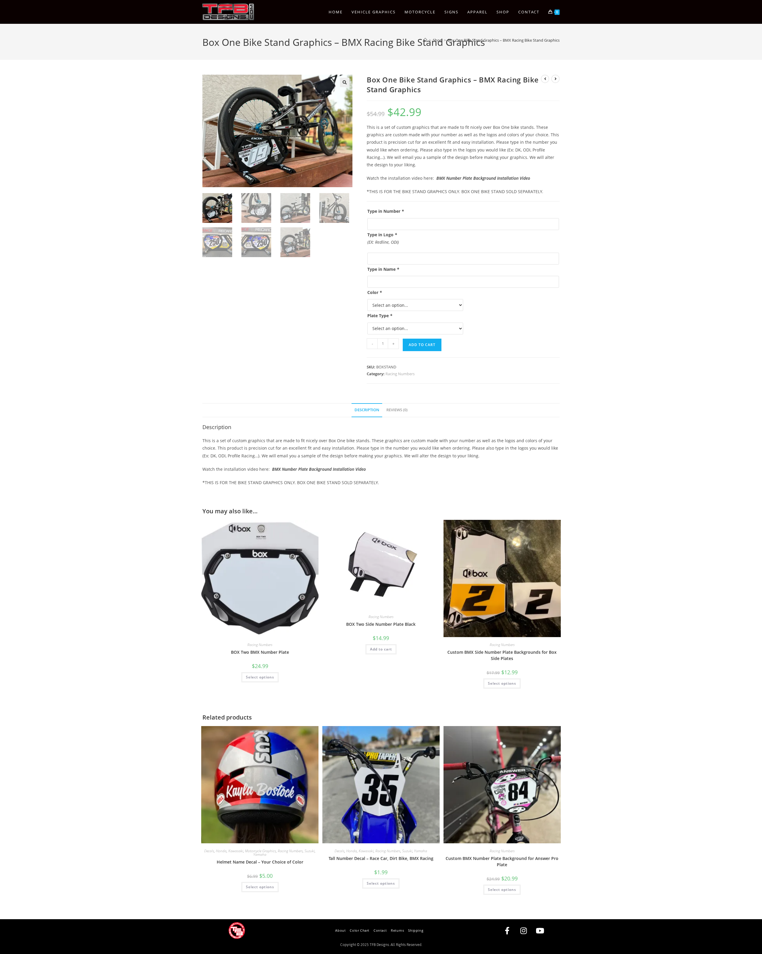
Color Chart (359, 930)
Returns (397, 930)
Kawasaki (235, 850)
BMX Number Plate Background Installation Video (483, 178)
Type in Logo (382, 234)
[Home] (425, 40)
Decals (209, 850)
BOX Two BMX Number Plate (260, 652)
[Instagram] (523, 930)
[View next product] (555, 79)
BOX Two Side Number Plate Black (381, 624)
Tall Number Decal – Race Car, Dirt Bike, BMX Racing (381, 858)
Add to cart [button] (381, 649)
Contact (380, 930)
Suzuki (310, 850)
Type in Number (385, 211)
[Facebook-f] (507, 930)
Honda (221, 850)
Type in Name (383, 269)
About (340, 930)
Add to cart (422, 344)
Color (374, 292)
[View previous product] (545, 79)
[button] (344, 82)
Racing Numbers (400, 373)
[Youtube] (540, 930)
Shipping (415, 930)
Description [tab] (367, 409)
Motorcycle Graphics (260, 850)
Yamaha (259, 854)
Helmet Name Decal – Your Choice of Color (260, 862)
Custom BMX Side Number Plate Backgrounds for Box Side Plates (502, 655)
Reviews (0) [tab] (396, 409)
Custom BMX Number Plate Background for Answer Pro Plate (502, 861)
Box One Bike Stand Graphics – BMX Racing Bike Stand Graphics (504, 40)
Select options (260, 677)
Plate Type (379, 315)
